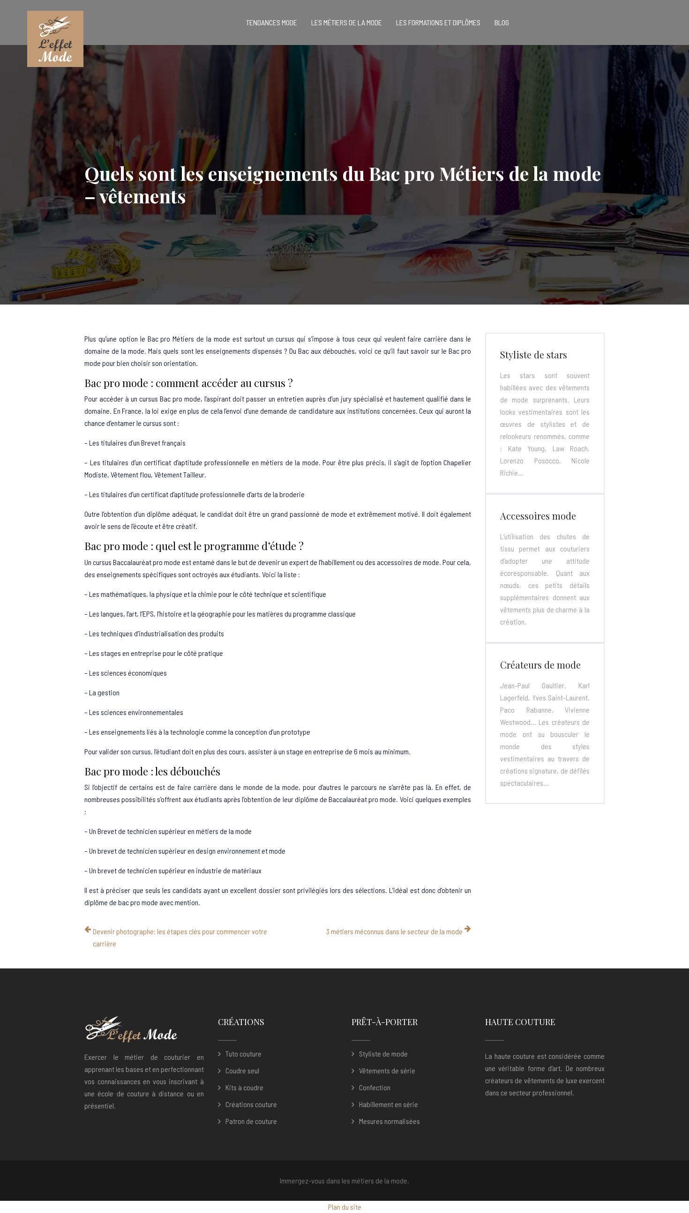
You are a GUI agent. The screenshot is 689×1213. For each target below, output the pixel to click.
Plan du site (344, 1206)
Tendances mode (271, 22)
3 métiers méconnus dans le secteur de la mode (394, 931)
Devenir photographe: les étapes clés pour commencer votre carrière (180, 937)
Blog (501, 22)
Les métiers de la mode (346, 22)
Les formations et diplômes (438, 22)
